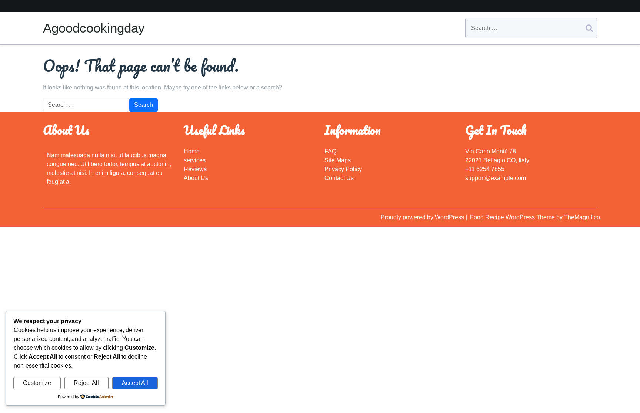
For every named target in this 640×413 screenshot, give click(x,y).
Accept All (135, 383)
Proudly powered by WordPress (423, 217)
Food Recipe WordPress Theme (513, 217)
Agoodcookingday (94, 28)
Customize (37, 383)
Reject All (86, 383)
